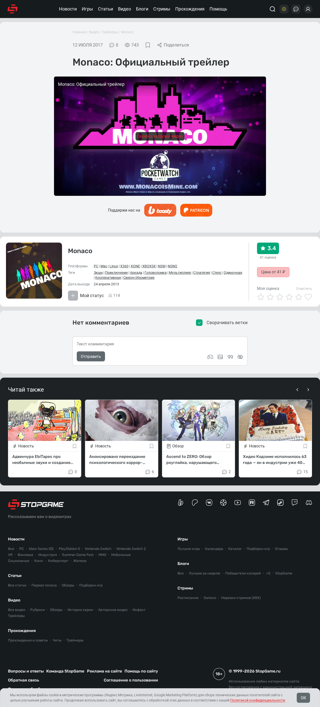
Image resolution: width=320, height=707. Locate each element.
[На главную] (13, 9)
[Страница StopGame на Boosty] (181, 502)
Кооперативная (108, 278)
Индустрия (47, 555)
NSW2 (172, 266)
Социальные (18, 561)
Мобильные (121, 555)
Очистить (304, 289)
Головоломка (155, 273)
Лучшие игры (189, 549)
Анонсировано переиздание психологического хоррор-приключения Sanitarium (117, 460)
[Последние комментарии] (296, 9)
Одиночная (233, 273)
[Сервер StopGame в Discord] (309, 502)
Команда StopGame (65, 671)
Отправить (91, 356)
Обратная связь (23, 680)
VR (10, 555)
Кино (38, 561)
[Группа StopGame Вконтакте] (209, 502)
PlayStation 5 (69, 549)
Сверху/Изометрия (138, 278)
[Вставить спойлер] (240, 357)
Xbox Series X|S (41, 549)
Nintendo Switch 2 (131, 549)
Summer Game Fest (78, 555)
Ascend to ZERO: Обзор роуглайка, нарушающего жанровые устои (191, 460)
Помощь (218, 9)
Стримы (161, 9)
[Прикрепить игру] (210, 357)
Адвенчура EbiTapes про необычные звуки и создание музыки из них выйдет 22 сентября (41, 460)
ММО (102, 555)
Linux (114, 266)
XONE (135, 266)
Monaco (127, 32)
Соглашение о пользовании (131, 680)
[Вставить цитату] (230, 357)
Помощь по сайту (141, 671)
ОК (303, 697)
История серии (80, 610)
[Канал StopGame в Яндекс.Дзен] (223, 502)
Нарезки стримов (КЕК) (241, 598)
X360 (124, 266)
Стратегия (201, 273)
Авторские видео (113, 610)
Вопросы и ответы (26, 671)
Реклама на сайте (104, 671)
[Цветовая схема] (284, 9)
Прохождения (189, 9)
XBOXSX (149, 266)
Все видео (16, 610)
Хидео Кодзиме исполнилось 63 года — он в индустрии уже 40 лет (274, 460)
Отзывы (281, 549)
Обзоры (68, 585)
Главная (79, 32)
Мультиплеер (180, 273)
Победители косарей (243, 573)
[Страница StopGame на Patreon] (195, 502)
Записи (210, 598)
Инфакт (139, 610)
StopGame (283, 573)
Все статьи (17, 585)
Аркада (136, 273)
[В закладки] (148, 45)
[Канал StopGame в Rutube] (252, 502)
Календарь (214, 549)
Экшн (98, 273)
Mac (103, 266)
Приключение (116, 273)
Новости (68, 9)
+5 (268, 573)
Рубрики (37, 610)
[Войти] (308, 9)
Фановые (25, 555)
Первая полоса (44, 585)
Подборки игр (90, 585)
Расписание (188, 598)
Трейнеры (75, 640)
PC (96, 266)
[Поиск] (272, 9)
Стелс (217, 273)
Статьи (105, 9)
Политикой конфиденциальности (257, 700)
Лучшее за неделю (204, 573)
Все (11, 549)
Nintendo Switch (98, 549)
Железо (79, 561)
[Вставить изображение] (220, 357)
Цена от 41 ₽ (273, 272)
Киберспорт (58, 561)
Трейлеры (110, 32)
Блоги (142, 9)
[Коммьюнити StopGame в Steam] (280, 502)
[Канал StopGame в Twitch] (295, 502)
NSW (162, 266)
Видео (124, 9)
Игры (87, 9)
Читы (57, 640)
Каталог (235, 549)
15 (305, 471)
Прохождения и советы (28, 640)
